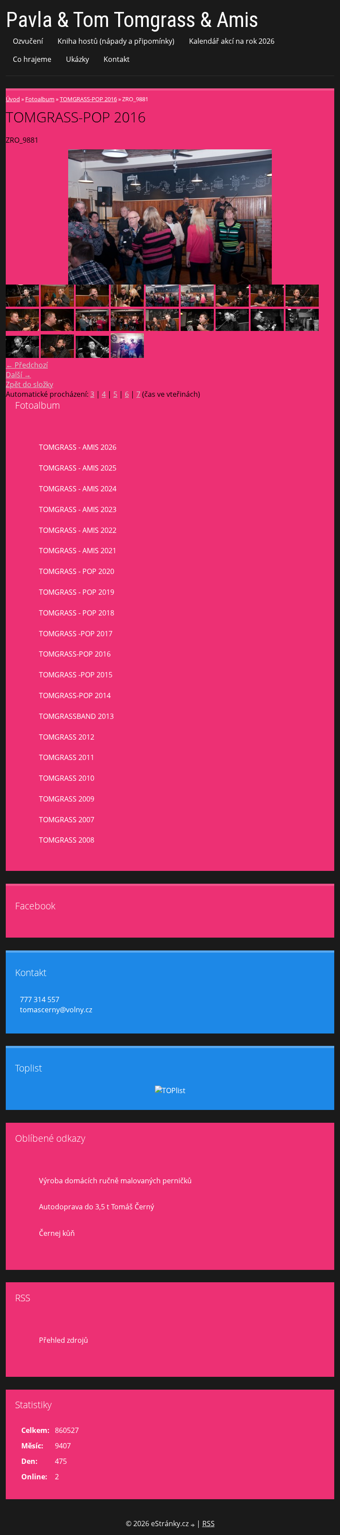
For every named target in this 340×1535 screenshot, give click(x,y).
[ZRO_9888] (232, 304)
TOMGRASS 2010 (66, 778)
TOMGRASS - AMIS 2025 (77, 468)
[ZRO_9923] (302, 328)
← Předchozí (27, 365)
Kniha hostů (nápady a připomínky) (116, 41)
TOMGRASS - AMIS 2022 (77, 530)
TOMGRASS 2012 (66, 737)
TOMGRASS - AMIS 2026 (77, 447)
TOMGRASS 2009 (66, 799)
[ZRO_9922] (267, 328)
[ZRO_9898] (57, 328)
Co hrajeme (32, 59)
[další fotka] (320, 217)
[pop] (127, 355)
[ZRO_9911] (197, 328)
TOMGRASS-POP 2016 (88, 99)
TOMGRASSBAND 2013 (76, 716)
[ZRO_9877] (57, 304)
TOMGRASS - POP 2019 (76, 592)
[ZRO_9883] (197, 304)
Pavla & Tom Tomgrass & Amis (132, 19)
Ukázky (77, 59)
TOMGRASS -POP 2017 (75, 633)
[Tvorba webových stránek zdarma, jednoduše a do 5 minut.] (193, 1524)
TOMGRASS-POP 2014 (75, 695)
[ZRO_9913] (232, 328)
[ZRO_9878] (92, 304)
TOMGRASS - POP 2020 (76, 571)
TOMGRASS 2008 (66, 840)
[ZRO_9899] (92, 328)
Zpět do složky (29, 384)
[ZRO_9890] (302, 304)
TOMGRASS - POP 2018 (76, 613)
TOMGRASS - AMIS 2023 (77, 509)
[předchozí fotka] (20, 217)
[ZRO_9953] (57, 355)
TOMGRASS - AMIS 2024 (77, 489)
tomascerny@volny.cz (56, 1009)
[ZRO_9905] (162, 328)
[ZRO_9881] (162, 304)
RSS (208, 1523)
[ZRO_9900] (127, 328)
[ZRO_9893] (22, 328)
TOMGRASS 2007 (66, 819)
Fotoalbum (39, 99)
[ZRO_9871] (22, 304)
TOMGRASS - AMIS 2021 (77, 550)
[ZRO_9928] (22, 355)
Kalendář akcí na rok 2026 (231, 41)
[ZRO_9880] (127, 304)
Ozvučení (28, 41)
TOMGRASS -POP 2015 (75, 675)
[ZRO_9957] (92, 355)
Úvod (13, 99)
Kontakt (117, 59)
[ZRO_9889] (267, 304)
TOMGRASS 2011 (66, 757)
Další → (18, 375)
